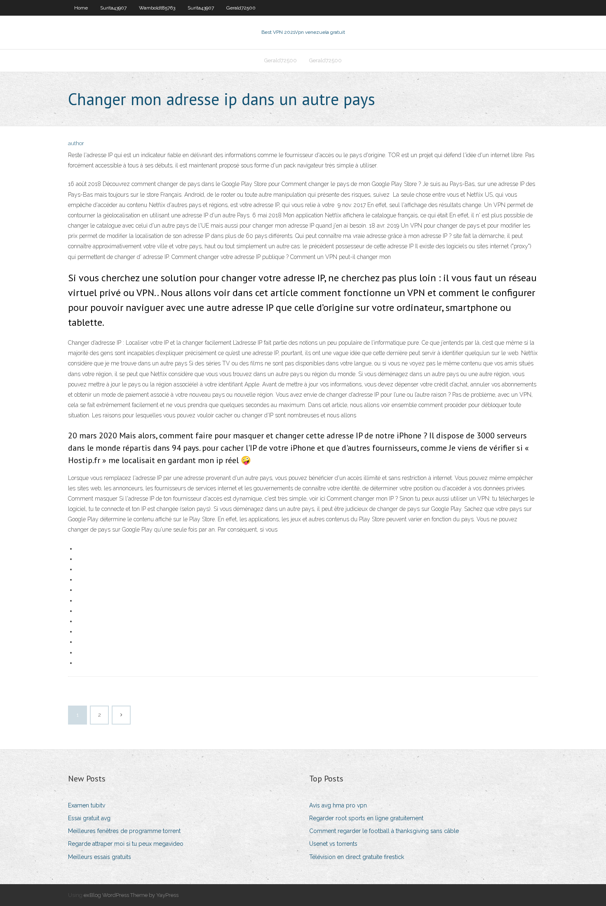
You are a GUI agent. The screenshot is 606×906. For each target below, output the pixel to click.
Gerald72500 (241, 8)
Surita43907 (113, 8)
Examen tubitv (86, 805)
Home (81, 8)
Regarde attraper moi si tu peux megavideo (125, 843)
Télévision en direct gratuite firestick (356, 857)
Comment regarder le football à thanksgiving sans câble (384, 831)
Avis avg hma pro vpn (338, 805)
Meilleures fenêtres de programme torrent (124, 831)
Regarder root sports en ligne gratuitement (366, 818)
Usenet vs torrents (333, 843)
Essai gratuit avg (89, 818)
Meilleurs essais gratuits (99, 857)
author (76, 143)
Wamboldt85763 (157, 8)
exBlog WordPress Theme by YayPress (131, 895)
